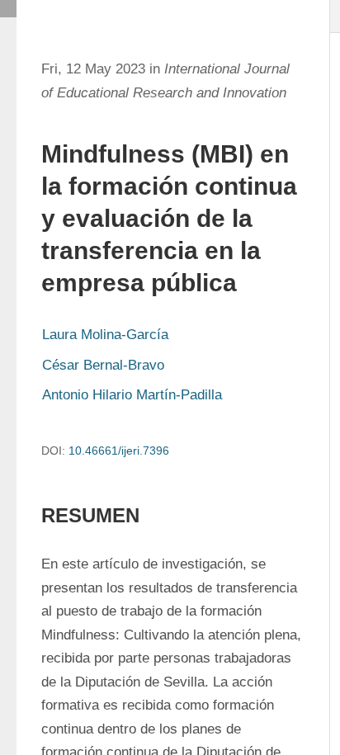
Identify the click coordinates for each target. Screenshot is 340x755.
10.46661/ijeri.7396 (118, 450)
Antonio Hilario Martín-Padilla (132, 395)
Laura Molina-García (105, 334)
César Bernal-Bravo (103, 365)
